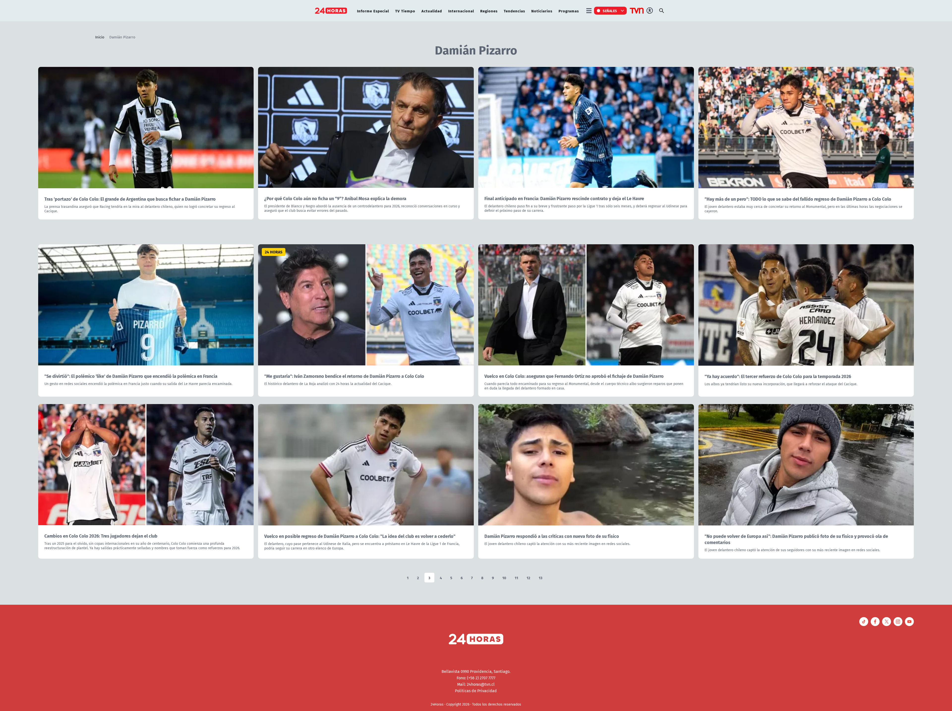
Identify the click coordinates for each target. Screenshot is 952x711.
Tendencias (514, 11)
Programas (569, 11)
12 (528, 577)
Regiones (489, 11)
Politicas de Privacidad (476, 691)
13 (540, 577)
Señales (610, 10)
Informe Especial (373, 11)
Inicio (99, 37)
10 (504, 577)
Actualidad (431, 11)
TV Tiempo (405, 11)
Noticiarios (541, 11)
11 (516, 577)
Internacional (461, 11)
